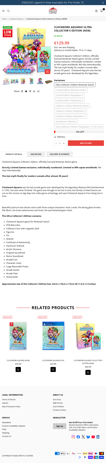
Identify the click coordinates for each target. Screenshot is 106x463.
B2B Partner (58, 403)
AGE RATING (36, 154)
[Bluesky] (88, 437)
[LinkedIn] (98, 437)
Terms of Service (8, 399)
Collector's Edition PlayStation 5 (71, 116)
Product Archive (59, 410)
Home (4, 19)
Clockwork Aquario (16, 19)
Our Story (57, 399)
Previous (4, 50)
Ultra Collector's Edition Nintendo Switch (75, 84)
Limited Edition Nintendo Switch (71, 90)
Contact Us (6, 436)
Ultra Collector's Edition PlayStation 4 (73, 126)
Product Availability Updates (13, 426)
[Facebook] (78, 437)
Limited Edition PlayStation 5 (69, 100)
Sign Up (59, 426)
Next (49, 50)
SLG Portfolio (58, 406)
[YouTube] (93, 437)
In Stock (7, 27)
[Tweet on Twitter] (26, 91)
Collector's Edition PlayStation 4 (71, 111)
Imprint (5, 403)
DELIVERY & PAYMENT (59, 154)
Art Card (98, 126)
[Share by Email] (38, 91)
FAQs (4, 429)
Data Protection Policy (11, 406)
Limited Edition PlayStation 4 (69, 95)
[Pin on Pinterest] (30, 91)
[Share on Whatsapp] (34, 91)
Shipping (5, 433)
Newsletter (6, 422)
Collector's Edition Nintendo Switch (72, 105)
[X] (83, 437)
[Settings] (96, 11)
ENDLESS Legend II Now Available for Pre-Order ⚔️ (53, 2)
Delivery (61, 136)
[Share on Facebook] (22, 91)
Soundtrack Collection (66, 121)
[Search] (8, 11)
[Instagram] (73, 437)
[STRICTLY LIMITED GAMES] (53, 10)
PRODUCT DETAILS (14, 154)
